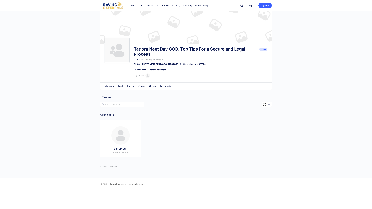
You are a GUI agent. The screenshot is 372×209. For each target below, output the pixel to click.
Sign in (252, 5)
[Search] (242, 5)
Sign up (265, 5)
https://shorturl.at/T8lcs (194, 64)
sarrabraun (120, 148)
